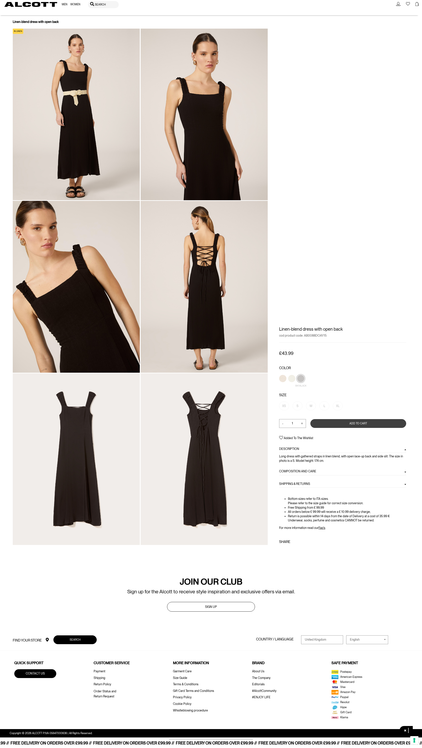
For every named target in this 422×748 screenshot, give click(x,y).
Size (283, 395)
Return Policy (102, 684)
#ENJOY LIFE (261, 697)
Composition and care (297, 471)
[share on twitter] (288, 551)
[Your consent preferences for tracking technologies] (414, 740)
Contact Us (35, 673)
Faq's (321, 528)
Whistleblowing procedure (190, 710)
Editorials (258, 684)
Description (289, 449)
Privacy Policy (182, 697)
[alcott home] (30, 4)
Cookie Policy (182, 704)
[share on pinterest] (295, 551)
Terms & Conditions (185, 684)
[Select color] (283, 386)
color (285, 368)
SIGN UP (211, 607)
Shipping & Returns (294, 483)
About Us (258, 671)
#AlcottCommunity (264, 691)
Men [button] (64, 4)
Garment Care (182, 671)
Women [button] (75, 4)
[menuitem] (64, 4)
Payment (99, 671)
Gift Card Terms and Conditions (193, 691)
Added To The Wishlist (298, 438)
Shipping (99, 678)
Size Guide (180, 678)
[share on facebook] (281, 551)
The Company (261, 678)
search (74, 639)
